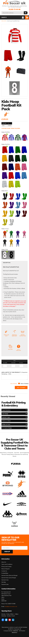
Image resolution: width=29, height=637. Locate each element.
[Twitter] (6, 620)
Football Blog (4, 573)
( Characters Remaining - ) (14, 373)
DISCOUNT (3, 20)
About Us (3, 562)
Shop (3, 17)
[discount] (6, 114)
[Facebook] (2, 620)
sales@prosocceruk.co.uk (11, 606)
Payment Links (5, 584)
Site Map (3, 582)
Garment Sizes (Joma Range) (8, 577)
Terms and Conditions (6, 564)
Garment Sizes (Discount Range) (9, 575)
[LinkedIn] (13, 620)
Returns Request (5, 568)
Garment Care (4, 580)
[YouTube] (9, 620)
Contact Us (4, 571)
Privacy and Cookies (6, 566)
